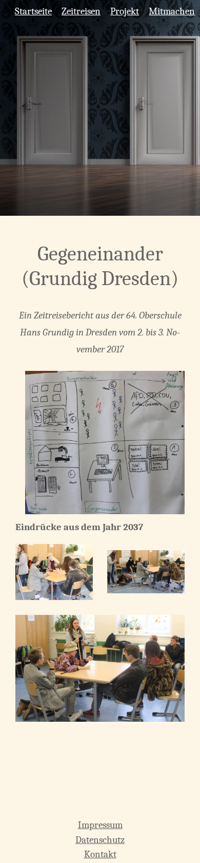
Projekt (124, 11)
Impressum (100, 825)
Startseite (33, 11)
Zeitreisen (81, 11)
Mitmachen (172, 11)
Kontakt (100, 854)
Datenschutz (100, 840)
